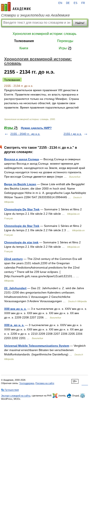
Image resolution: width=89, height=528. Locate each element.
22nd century (13, 258)
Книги (23, 48)
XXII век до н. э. (15, 308)
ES (75, 3)
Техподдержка (26, 383)
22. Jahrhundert (15, 288)
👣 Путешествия (10, 390)
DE (68, 3)
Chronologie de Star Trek (21, 225)
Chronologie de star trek (21, 242)
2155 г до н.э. (73, 134)
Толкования (24, 41)
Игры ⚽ (65, 48)
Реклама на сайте (44, 383)
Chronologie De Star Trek (22, 209)
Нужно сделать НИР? (36, 128)
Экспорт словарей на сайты (15, 395)
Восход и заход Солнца (21, 159)
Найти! (79, 23)
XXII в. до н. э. (14, 325)
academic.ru (16, 6)
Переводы (65, 41)
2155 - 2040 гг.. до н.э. (25, 134)
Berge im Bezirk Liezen (20, 184)
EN (60, 3)
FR (83, 3)
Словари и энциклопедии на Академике (35, 15)
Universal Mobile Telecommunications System (36, 345)
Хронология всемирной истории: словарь (44, 33)
